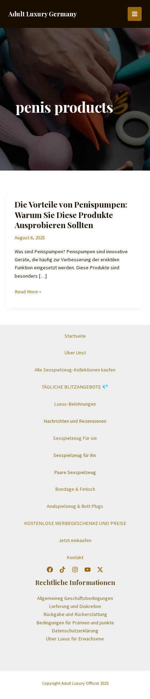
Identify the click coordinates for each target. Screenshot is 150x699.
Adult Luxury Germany (42, 13)
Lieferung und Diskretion (75, 606)
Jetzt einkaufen (75, 540)
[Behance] (100, 569)
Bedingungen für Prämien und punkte (75, 622)
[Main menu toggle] (135, 14)
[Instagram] (75, 569)
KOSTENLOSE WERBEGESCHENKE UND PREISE (75, 523)
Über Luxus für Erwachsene (75, 639)
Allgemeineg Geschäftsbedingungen (75, 598)
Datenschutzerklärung (75, 630)
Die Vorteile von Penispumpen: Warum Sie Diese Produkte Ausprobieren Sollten (71, 214)
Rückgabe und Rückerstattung (75, 614)
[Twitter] (62, 569)
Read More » (28, 292)
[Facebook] (50, 569)
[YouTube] (87, 569)
